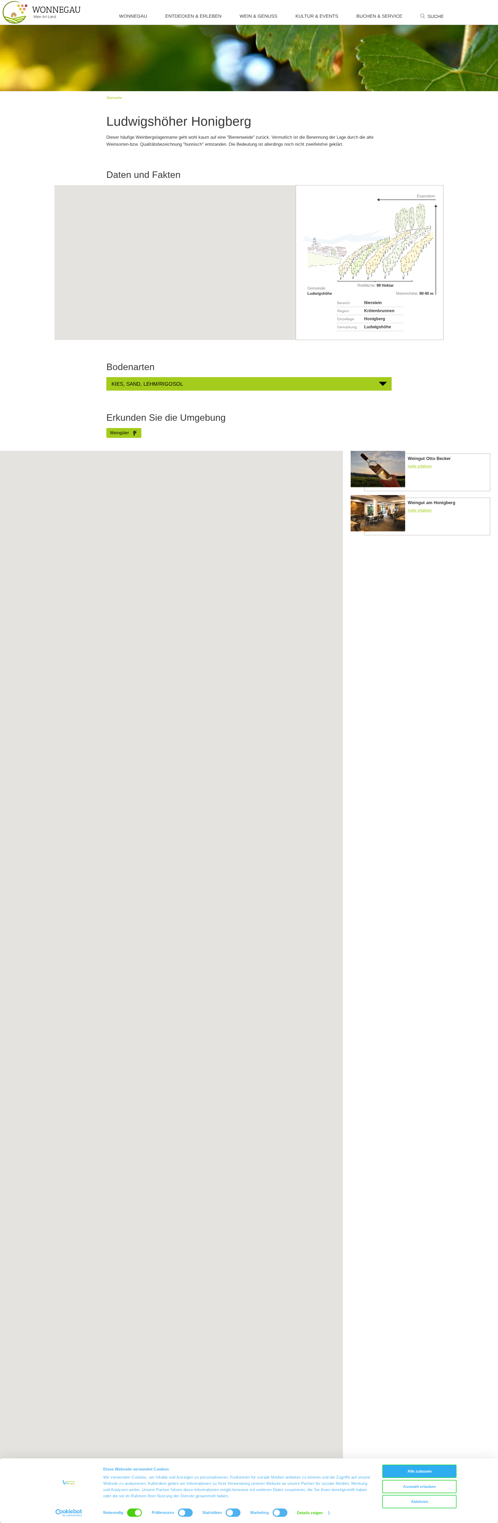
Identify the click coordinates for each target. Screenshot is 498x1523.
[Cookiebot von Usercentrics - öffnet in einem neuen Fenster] (69, 1513)
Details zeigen (310, 1513)
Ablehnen (419, 1501)
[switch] (185, 1512)
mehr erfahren (420, 471)
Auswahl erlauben (419, 1486)
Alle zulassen (419, 1471)
